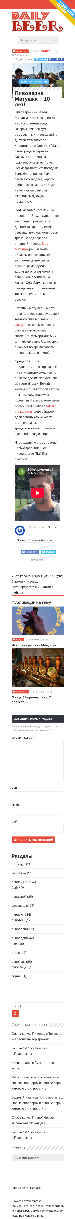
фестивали (20, 905)
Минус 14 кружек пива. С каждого (31, 699)
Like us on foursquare (26, 1187)
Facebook (57, 59)
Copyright (19, 864)
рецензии (21, 51)
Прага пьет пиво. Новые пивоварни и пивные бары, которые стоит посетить (37, 1082)
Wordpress (34, 1200)
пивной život (21, 882)
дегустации (20, 967)
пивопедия (20, 938)
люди (19, 639)
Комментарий (23, 738)
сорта (16, 976)
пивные (17, 914)
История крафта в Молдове (34, 645)
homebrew (19, 873)
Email (16, 805)
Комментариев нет (35, 81)
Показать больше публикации (34, 540)
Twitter (42, 59)
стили (16, 952)
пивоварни (20, 929)
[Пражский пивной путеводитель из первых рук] (38, 31)
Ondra (45, 51)
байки (16, 887)
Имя (15, 788)
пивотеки (18, 920)
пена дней (19, 896)
